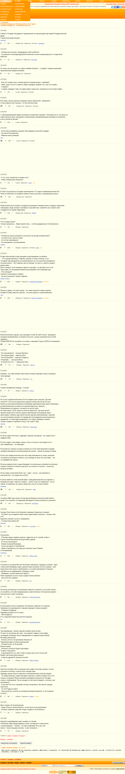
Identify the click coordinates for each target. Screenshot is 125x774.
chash (30, 183)
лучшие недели (19, 3)
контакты (13, 769)
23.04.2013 (3, 253)
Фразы (42, 1)
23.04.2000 (3, 602)
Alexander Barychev (34, 622)
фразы (22, 762)
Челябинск (3, 553)
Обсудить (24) (20, 106)
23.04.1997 (3, 702)
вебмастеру (27, 769)
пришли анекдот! (118, 762)
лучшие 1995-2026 (20, 11)
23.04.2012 (3, 287)
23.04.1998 (3, 666)
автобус (2, 278)
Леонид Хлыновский (36, 298)
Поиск (102, 1)
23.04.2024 (3, 49)
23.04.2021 (3, 97)
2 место (9, 735)
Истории (18, 1)
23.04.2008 (3, 384)
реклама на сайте (5, 769)
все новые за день (5, 9)
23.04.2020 (3, 111)
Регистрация (121, 4)
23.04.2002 (3, 561)
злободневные (4, 11)
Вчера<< (3, 739)
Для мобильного (49, 4)
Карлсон (2, 424)
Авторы (78, 1)
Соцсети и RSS (65, 4)
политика (3, 40)
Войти (115, 4)
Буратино (3, 523)
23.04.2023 (3, 65)
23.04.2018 (3, 174)
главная (3, 762)
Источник (34, 43)
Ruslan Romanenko (34, 597)
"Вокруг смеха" (33, 556)
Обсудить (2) (19, 59)
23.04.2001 (3, 586)
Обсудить (18, 227)
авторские (3, 19)
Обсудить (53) (20, 489)
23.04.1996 (3, 718)
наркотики (3, 486)
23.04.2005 (3, 495)
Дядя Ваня (35, 503)
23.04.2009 (3, 370)
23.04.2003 (3, 532)
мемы (17, 762)
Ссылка (18, 92)
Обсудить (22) (19, 43)
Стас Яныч (32, 526)
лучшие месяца (19, 6)
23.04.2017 (3, 188)
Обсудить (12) (20, 197)
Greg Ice (32, 365)
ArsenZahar (41, 43)
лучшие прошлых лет (6, 6)
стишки (28, 762)
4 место (21, 735)
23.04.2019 (3, 128)
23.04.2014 (3, 232)
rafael (34, 489)
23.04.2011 (3, 331)
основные (3, 3)
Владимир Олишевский (35, 281)
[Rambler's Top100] (53, 772)
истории (11, 762)
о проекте (20, 769)
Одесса (7, 278)
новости (33, 769)
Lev (31, 379)
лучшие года (19, 9)
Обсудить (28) (19, 213)
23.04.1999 (3, 628)
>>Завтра (10, 739)
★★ (34, 183)
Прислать (89, 1)
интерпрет (34, 59)
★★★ (38, 526)
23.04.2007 (3, 396)
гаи (1, 619)
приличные (3, 17)
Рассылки (57, 4)
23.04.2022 (3, 79)
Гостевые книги (74, 4)
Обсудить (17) (19, 73)
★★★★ (37, 696)
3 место (15, 735)
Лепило (31, 391)
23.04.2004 (3, 509)
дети (1, 137)
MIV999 (34, 213)
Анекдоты (5, 1)
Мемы (30, 1)
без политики (4, 14)
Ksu (30, 581)
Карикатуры (66, 1)
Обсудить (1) (19, 298)
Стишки (54, 1)
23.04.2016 (3, 202)
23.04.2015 (3, 218)
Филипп (31, 696)
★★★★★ (46, 281)
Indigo (37, 247)
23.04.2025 (3, 30)
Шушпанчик (33, 427)
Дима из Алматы (34, 660)
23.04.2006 (3, 432)
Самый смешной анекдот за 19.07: (14, 747)
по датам (17, 19)
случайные (18, 14)
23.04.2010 (3, 350)
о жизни (2, 244)
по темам (18, 17)
